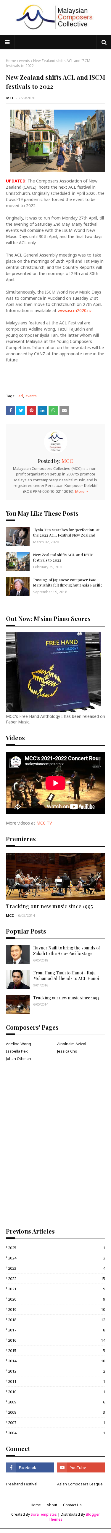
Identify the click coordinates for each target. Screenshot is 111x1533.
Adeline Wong (18, 1043)
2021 (56, 1288)
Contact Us (72, 1504)
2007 (56, 1422)
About (52, 1504)
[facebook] (30, 1467)
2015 (56, 1350)
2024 (56, 1258)
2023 (56, 1268)
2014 (56, 1360)
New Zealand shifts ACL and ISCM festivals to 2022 (63, 557)
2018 (56, 1319)
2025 (56, 1247)
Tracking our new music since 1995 (49, 906)
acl (20, 395)
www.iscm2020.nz (75, 310)
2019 (56, 1309)
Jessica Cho (67, 1051)
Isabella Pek (17, 1051)
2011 (56, 1381)
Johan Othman (18, 1058)
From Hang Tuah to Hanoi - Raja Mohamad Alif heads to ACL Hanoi (66, 975)
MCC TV (44, 823)
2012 (56, 1371)
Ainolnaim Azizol (71, 1043)
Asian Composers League (80, 1484)
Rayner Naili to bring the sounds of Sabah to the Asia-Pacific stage (66, 950)
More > (81, 491)
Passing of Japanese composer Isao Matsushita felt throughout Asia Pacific (67, 582)
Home (11, 60)
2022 (56, 1278)
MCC (10, 98)
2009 (56, 1402)
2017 (56, 1330)
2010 (56, 1391)
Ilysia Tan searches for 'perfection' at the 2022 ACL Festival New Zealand (66, 532)
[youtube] (81, 1467)
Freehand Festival (21, 1484)
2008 (56, 1412)
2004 (56, 1432)
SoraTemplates (44, 1514)
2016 (56, 1340)
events (24, 60)
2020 (56, 1299)
